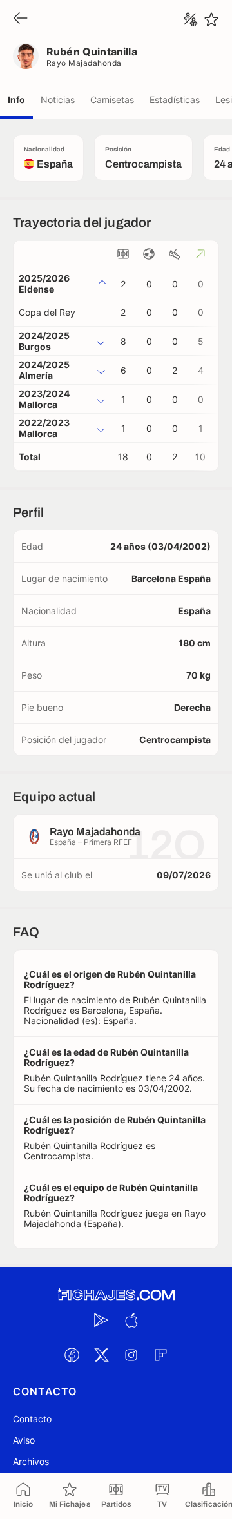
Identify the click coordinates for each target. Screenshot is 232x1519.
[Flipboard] (160, 1354)
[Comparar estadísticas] (190, 19)
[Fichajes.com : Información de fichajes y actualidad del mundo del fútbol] (116, 1295)
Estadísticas (175, 99)
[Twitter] (101, 1354)
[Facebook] (71, 1354)
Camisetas (112, 99)
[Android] (101, 1320)
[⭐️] (211, 19)
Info (16, 99)
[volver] (20, 19)
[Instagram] (130, 1354)
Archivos (31, 1461)
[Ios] (130, 1320)
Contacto (32, 1418)
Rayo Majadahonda (84, 63)
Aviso (24, 1440)
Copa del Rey (47, 312)
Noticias (58, 99)
